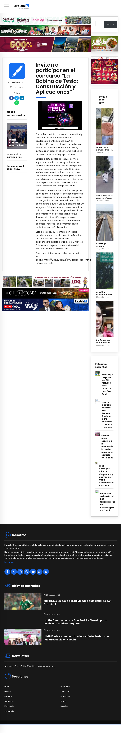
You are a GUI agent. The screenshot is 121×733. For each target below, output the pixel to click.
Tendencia (9, 701)
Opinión (63, 701)
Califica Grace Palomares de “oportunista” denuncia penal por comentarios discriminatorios (104, 341)
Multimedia (9, 706)
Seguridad (65, 691)
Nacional (8, 696)
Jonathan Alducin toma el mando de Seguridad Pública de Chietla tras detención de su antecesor (104, 293)
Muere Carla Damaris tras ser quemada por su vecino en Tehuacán (104, 148)
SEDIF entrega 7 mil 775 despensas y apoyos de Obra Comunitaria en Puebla (106, 475)
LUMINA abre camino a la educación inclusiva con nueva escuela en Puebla (107, 446)
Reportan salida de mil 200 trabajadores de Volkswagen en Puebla (107, 502)
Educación (65, 696)
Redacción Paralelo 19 (17, 82)
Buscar (110, 24)
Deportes (64, 706)
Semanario (9, 711)
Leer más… (9, 562)
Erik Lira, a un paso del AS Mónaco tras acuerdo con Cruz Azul (107, 384)
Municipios (65, 686)
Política (7, 691)
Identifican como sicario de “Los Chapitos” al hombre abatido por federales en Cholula (104, 196)
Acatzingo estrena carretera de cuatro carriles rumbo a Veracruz (103, 244)
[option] (60, 115)
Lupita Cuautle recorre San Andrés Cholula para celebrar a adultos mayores (107, 415)
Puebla (7, 686)
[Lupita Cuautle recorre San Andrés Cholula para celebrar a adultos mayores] (17, 136)
